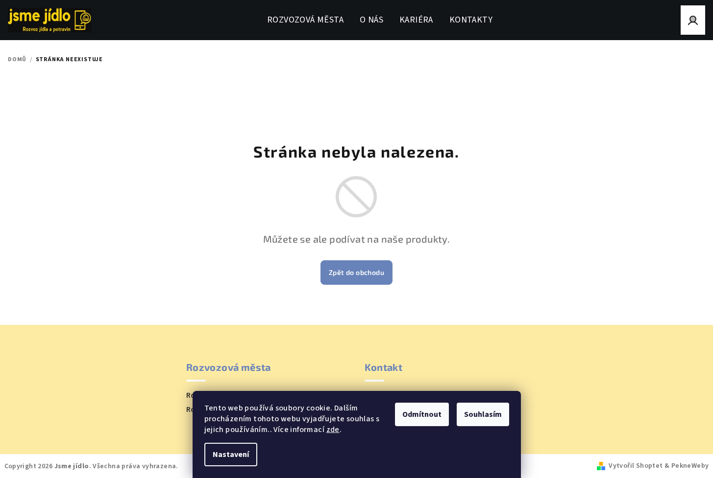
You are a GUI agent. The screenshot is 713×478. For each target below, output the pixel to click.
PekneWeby (690, 466)
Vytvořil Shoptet (636, 466)
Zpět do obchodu (356, 272)
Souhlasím (483, 414)
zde (333, 429)
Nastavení (231, 454)
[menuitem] (305, 20)
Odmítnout (422, 414)
